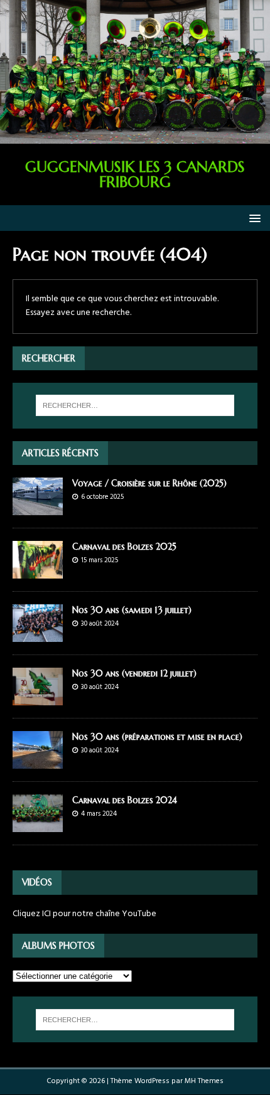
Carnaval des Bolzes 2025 (124, 546)
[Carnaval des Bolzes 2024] (38, 825)
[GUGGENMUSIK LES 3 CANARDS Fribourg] (135, 136)
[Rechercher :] (135, 405)
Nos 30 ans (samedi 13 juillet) (132, 610)
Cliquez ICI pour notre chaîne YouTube (84, 914)
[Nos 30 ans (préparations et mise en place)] (38, 761)
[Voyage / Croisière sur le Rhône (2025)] (38, 507)
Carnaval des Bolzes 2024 (124, 800)
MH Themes (204, 1081)
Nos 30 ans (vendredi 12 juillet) (134, 673)
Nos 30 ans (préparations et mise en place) (157, 736)
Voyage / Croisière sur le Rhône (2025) (149, 483)
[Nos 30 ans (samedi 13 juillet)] (38, 635)
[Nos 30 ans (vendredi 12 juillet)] (38, 698)
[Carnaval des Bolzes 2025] (38, 571)
